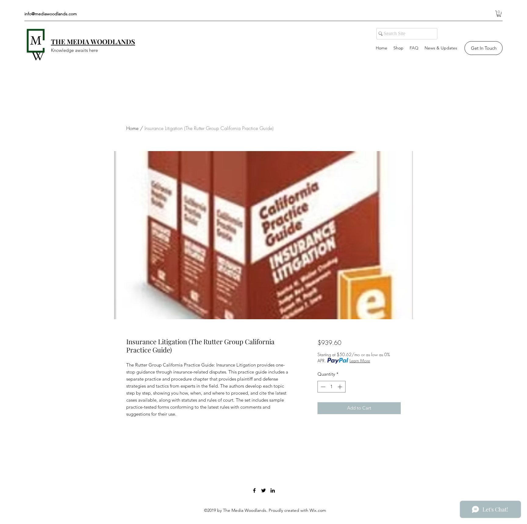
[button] (499, 14)
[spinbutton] (331, 386)
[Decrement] (322, 386)
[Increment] (340, 386)
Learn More (360, 360)
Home (132, 128)
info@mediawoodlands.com (50, 13)
